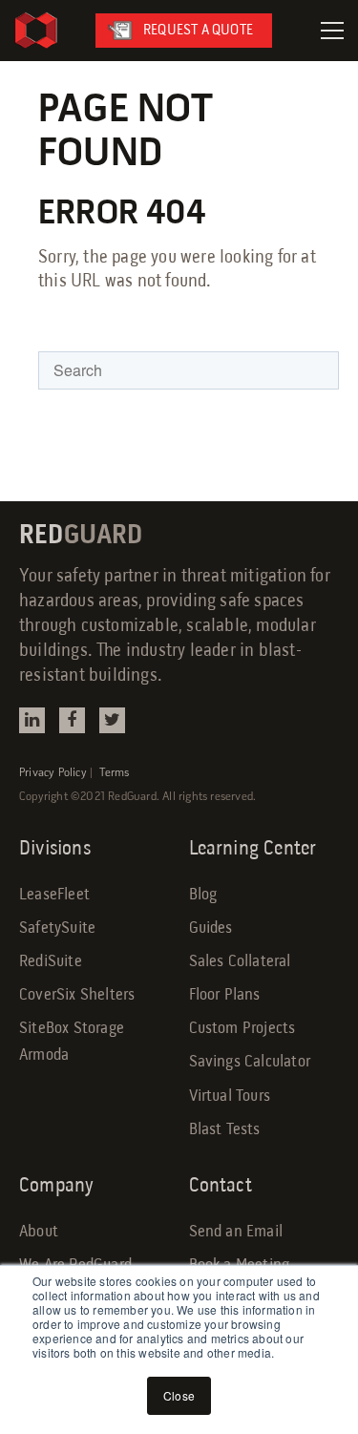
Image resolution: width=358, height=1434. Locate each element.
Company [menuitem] (56, 1186)
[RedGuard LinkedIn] (32, 720)
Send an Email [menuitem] (236, 1232)
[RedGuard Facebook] (72, 720)
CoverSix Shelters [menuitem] (77, 995)
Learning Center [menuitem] (253, 849)
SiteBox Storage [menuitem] (71, 1029)
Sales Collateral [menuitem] (240, 962)
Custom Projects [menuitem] (242, 1029)
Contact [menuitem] (220, 1186)
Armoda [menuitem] (44, 1055)
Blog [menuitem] (203, 895)
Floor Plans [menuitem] (225, 995)
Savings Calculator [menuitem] (250, 1062)
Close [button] (179, 1395)
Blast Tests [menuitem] (225, 1130)
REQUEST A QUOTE (198, 30)
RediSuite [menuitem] (50, 962)
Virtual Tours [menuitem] (230, 1096)
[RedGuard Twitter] (112, 720)
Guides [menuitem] (211, 928)
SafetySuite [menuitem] (57, 928)
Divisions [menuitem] (55, 849)
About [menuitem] (38, 1232)
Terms (114, 773)
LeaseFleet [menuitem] (54, 895)
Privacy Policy (53, 773)
